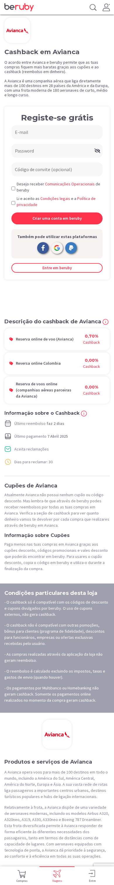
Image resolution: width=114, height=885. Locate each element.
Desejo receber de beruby (58, 187)
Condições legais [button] (55, 198)
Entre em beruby (57, 267)
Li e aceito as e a (56, 201)
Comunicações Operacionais (70, 184)
